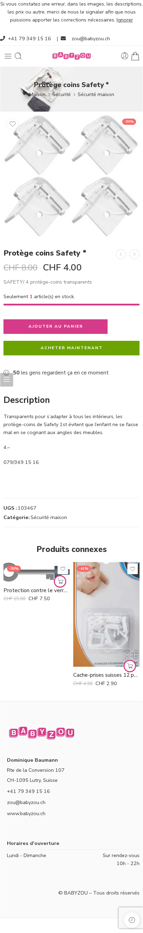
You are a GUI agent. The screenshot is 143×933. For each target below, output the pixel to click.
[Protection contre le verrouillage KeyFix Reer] (36, 572)
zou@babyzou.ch (91, 38)
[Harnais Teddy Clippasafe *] (121, 254)
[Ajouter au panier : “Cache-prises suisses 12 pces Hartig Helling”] (130, 666)
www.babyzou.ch (26, 813)
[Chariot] (135, 56)
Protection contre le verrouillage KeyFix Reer (36, 590)
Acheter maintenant (72, 348)
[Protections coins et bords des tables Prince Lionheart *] (134, 254)
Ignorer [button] (125, 19)
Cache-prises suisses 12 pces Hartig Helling (106, 675)
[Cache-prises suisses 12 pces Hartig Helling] (106, 614)
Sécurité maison (96, 94)
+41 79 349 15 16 (29, 38)
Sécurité (61, 94)
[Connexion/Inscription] (124, 56)
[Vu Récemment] (132, 920)
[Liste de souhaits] (12, 124)
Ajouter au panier (55, 326)
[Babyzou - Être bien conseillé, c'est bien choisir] (71, 56)
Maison (37, 94)
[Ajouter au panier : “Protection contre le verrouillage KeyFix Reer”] (60, 581)
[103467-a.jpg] (71, 176)
